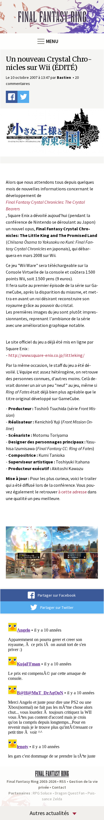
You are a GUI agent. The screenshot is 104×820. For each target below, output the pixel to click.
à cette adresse (72, 491)
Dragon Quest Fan (70, 793)
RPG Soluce (42, 793)
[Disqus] (52, 689)
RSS (62, 781)
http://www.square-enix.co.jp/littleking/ (46, 355)
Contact (59, 787)
